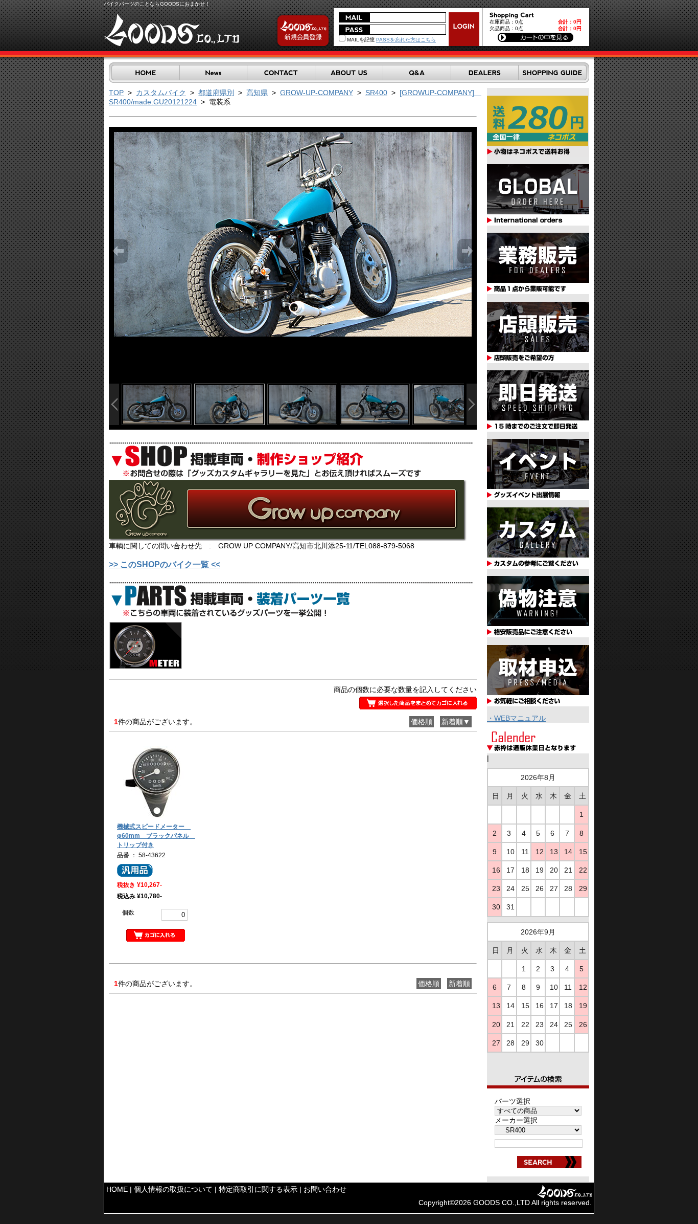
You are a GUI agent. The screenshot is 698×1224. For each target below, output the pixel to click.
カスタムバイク (161, 92)
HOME (117, 1189)
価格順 (421, 722)
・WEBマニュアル (516, 718)
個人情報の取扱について (173, 1189)
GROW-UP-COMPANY (316, 92)
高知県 (257, 92)
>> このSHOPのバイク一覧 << (164, 564)
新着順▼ (455, 722)
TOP (116, 92)
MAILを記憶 (360, 39)
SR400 (376, 92)
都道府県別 (216, 92)
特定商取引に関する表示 (258, 1189)
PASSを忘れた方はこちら (406, 39)
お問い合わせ (325, 1189)
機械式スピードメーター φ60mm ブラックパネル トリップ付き (156, 836)
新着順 (459, 984)
